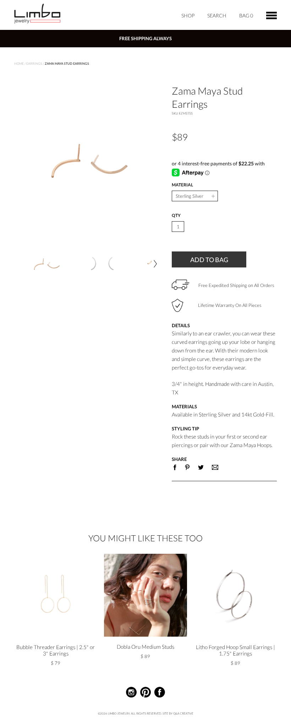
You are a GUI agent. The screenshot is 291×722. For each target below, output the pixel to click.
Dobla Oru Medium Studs (145, 646)
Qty (176, 215)
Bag (246, 15)
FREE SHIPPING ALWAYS (145, 38)
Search (216, 15)
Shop (187, 15)
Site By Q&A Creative (178, 713)
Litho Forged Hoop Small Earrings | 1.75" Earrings (235, 650)
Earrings (34, 63)
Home (19, 63)
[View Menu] (271, 14)
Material (182, 185)
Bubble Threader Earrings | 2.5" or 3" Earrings (55, 650)
